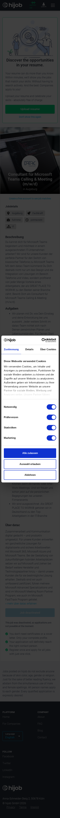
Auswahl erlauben (30, 464)
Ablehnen (30, 474)
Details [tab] (29, 349)
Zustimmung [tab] (11, 349)
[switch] (51, 417)
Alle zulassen (30, 453)
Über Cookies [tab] (48, 349)
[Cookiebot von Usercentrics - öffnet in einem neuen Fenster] (42, 340)
